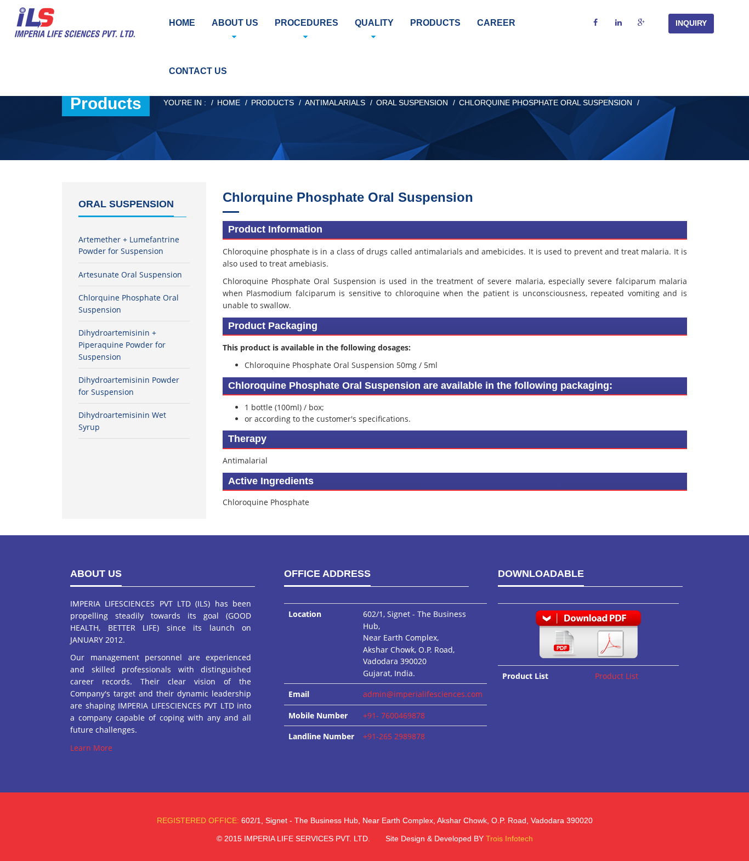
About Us (235, 22)
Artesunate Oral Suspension (130, 274)
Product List (616, 676)
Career (496, 22)
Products (435, 22)
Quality (374, 22)
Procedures (306, 22)
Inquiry (691, 23)
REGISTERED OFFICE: (198, 820)
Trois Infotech (509, 838)
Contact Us (198, 71)
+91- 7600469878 (394, 715)
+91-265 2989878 (394, 736)
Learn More (91, 748)
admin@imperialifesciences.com (423, 694)
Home (182, 22)
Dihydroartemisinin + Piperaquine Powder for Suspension (122, 344)
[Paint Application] (588, 633)
